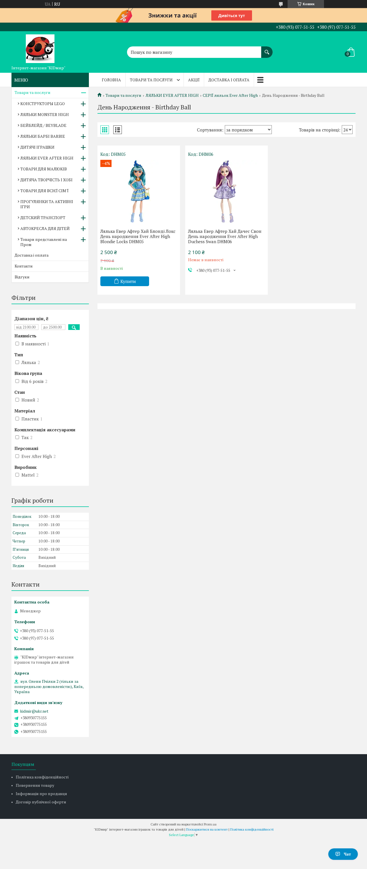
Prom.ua (210, 824)
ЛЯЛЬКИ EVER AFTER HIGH (172, 95)
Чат (347, 854)
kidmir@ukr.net (34, 711)
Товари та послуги (151, 79)
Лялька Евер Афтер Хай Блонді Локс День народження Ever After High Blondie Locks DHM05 (137, 236)
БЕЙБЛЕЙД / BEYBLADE (43, 125)
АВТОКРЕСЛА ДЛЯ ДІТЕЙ (45, 228)
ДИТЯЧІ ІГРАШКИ (37, 147)
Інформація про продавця (41, 793)
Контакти (24, 266)
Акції (194, 79)
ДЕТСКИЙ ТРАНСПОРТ (42, 217)
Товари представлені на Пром (43, 242)
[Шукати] (267, 49)
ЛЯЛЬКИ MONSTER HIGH (44, 114)
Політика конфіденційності (42, 777)
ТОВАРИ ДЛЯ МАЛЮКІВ (43, 169)
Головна (111, 79)
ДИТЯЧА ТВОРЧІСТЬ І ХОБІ (46, 179)
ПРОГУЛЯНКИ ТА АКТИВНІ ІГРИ (46, 204)
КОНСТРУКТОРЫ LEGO (42, 103)
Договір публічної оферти (41, 802)
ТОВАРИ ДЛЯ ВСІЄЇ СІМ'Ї (44, 190)
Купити (128, 281)
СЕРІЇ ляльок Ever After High (230, 95)
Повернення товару (35, 785)
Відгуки (22, 277)
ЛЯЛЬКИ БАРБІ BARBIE (42, 136)
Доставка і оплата (228, 79)
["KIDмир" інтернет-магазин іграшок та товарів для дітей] (40, 47)
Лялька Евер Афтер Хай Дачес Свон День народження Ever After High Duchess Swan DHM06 (224, 236)
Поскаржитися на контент (207, 829)
